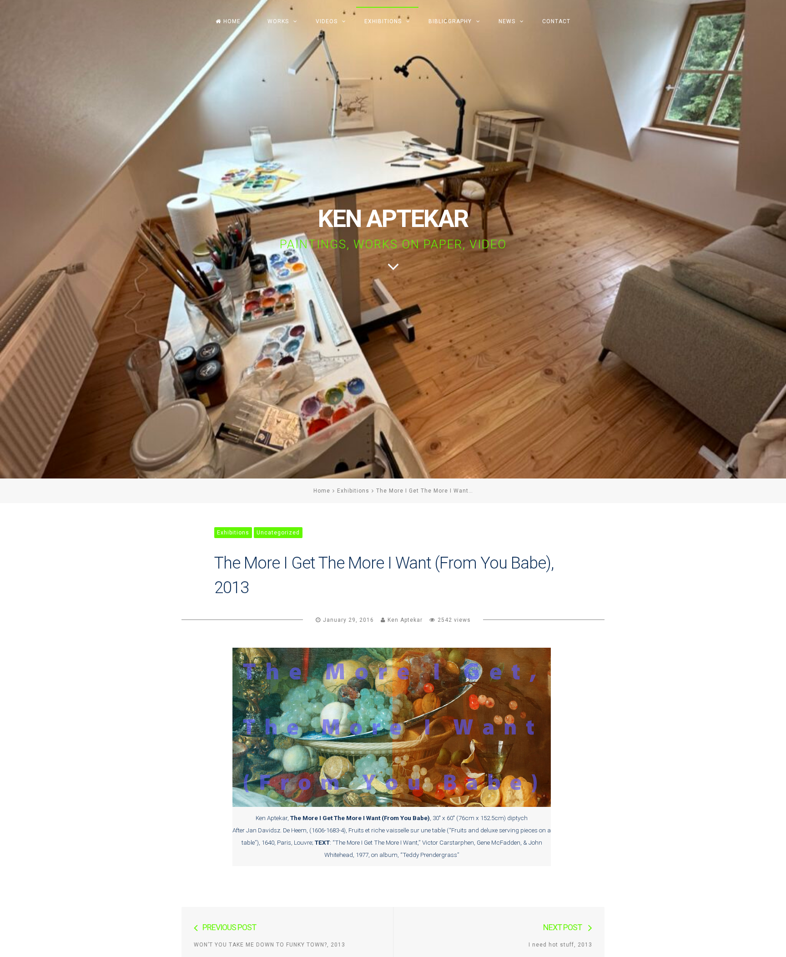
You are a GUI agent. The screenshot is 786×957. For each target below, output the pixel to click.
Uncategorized (278, 532)
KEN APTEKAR (393, 218)
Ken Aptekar (405, 620)
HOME (232, 21)
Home (321, 491)
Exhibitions (353, 491)
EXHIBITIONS (383, 21)
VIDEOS (327, 21)
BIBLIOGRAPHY (450, 21)
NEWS (507, 21)
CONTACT (556, 21)
